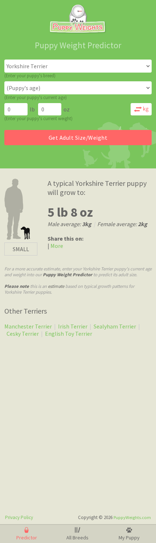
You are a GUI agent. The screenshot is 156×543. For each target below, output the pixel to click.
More (56, 245)
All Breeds (77, 537)
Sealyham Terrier (115, 326)
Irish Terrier (72, 326)
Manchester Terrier (28, 326)
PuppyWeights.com (132, 517)
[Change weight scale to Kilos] (141, 109)
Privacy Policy (19, 517)
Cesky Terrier (23, 333)
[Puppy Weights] (78, 31)
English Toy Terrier (68, 333)
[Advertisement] (78, 425)
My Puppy (129, 537)
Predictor (26, 537)
